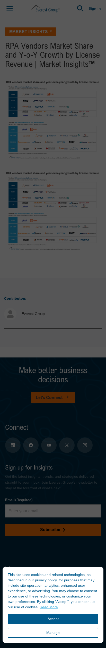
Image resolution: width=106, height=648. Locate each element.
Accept (53, 619)
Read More (49, 607)
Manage (53, 633)
